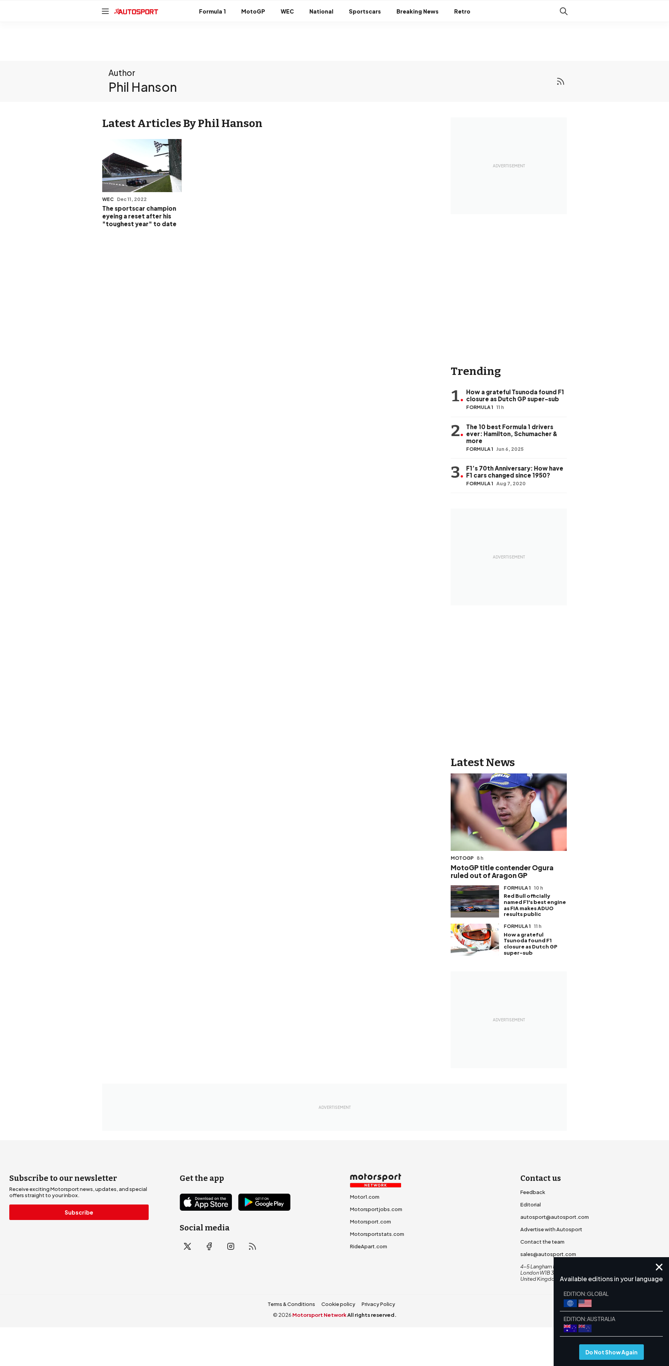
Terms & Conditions (291, 1304)
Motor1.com (364, 1197)
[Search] (563, 11)
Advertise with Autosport (551, 1229)
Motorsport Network (319, 1315)
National (321, 11)
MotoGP (253, 11)
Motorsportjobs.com (376, 1209)
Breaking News (417, 11)
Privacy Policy (378, 1304)
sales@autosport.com (548, 1254)
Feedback (532, 1192)
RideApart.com (368, 1246)
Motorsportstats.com (377, 1234)
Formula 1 (212, 11)
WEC (287, 11)
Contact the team (542, 1242)
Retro (462, 11)
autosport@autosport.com (554, 1217)
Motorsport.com (370, 1221)
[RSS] (560, 81)
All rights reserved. (371, 1315)
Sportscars (365, 11)
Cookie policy (338, 1304)
